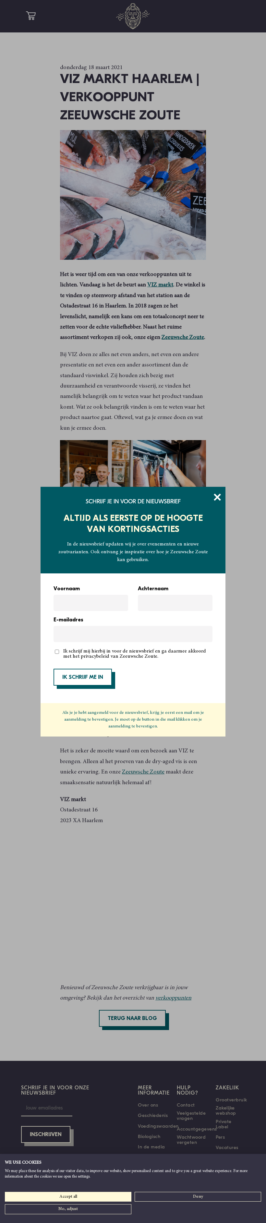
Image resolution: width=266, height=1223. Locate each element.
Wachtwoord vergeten (191, 1139)
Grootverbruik (231, 1099)
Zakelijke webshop (226, 1110)
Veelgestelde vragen (191, 1115)
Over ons (148, 1105)
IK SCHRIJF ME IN (82, 677)
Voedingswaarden (158, 1126)
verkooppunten (173, 998)
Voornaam (67, 589)
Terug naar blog (132, 1018)
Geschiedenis (153, 1115)
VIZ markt (160, 285)
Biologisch (149, 1136)
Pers (220, 1137)
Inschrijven (46, 1134)
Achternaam (153, 589)
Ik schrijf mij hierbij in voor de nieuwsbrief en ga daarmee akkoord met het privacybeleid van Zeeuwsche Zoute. (134, 654)
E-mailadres (68, 620)
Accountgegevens (197, 1129)
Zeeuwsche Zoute (183, 338)
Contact (186, 1105)
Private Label (224, 1124)
